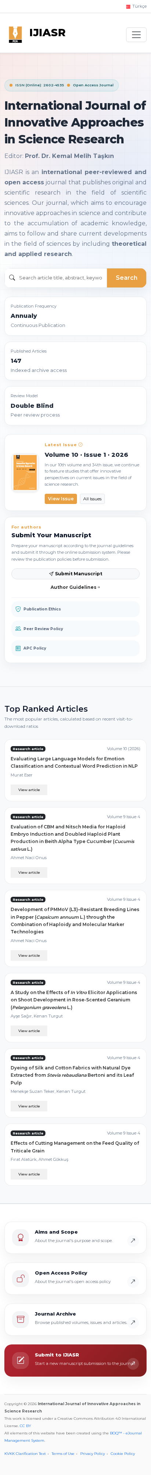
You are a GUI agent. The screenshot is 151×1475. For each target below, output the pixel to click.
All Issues (92, 498)
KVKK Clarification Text (25, 1453)
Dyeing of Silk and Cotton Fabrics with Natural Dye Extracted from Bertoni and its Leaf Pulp (72, 1075)
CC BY (25, 1425)
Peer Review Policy (43, 629)
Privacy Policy (92, 1453)
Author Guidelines (73, 587)
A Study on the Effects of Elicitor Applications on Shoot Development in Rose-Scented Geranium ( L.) (74, 1000)
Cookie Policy (123, 1453)
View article (29, 789)
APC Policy (34, 648)
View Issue (61, 498)
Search (126, 277)
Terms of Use (63, 1453)
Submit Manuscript (78, 573)
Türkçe (139, 6)
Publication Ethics (42, 609)
